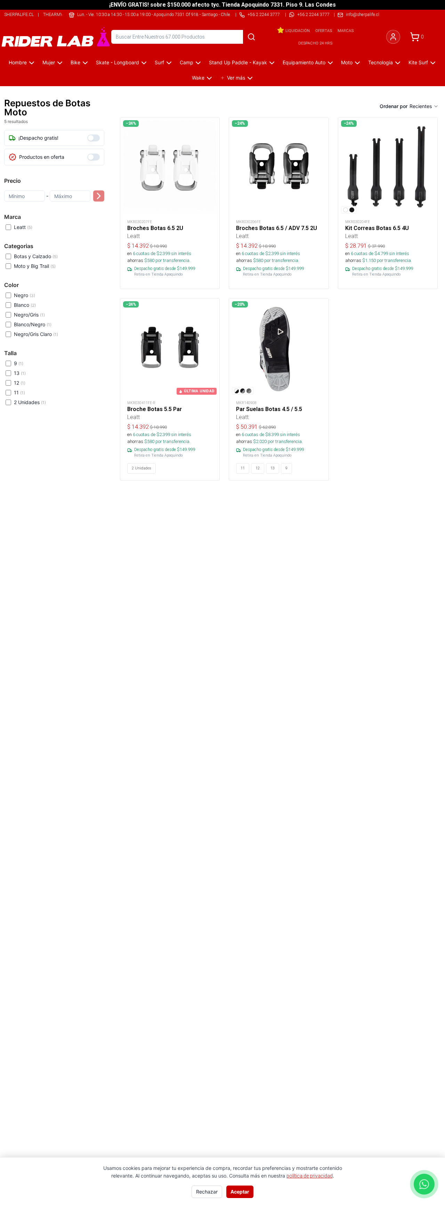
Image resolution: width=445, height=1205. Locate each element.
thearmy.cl (55, 14)
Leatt (23, 227)
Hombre (18, 62)
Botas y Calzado (36, 256)
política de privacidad (309, 1176)
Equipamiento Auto (304, 62)
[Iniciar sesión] (393, 37)
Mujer (48, 62)
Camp (186, 62)
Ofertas (323, 30)
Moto (347, 62)
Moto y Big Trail (35, 266)
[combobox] (424, 106)
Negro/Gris (29, 315)
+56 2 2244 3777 (313, 14)
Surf (159, 62)
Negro (24, 295)
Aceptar (239, 1192)
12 (19, 383)
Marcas (346, 30)
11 (19, 392)
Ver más (236, 78)
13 (20, 373)
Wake (198, 78)
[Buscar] (251, 37)
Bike (75, 62)
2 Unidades (30, 402)
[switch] (93, 137)
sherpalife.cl (19, 14)
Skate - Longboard (117, 62)
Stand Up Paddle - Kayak (238, 62)
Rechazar (207, 1192)
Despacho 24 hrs (315, 43)
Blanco (25, 305)
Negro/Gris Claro (36, 334)
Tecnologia (380, 62)
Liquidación (297, 30)
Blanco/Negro (32, 324)
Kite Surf (418, 62)
